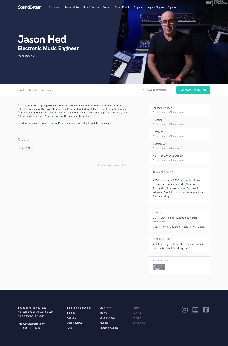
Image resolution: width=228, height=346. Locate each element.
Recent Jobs (71, 7)
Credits (33, 90)
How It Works (91, 7)
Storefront (105, 307)
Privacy (136, 317)
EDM (156, 217)
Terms (135, 307)
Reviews (46, 90)
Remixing (158, 132)
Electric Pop (167, 217)
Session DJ (159, 144)
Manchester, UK (27, 56)
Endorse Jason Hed (113, 165)
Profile (21, 90)
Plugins (137, 7)
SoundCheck (122, 7)
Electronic (182, 217)
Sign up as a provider (79, 307)
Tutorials (137, 312)
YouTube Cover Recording (168, 156)
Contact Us (138, 322)
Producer (158, 120)
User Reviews (74, 322)
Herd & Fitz (26, 148)
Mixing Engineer (162, 108)
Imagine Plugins (155, 7)
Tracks (106, 7)
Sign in (172, 7)
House (193, 217)
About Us (72, 317)
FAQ (69, 327)
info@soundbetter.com (31, 323)
